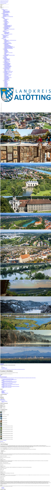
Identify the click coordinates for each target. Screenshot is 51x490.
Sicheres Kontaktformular (4, 401)
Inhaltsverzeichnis (4, 390)
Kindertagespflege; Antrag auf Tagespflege (7, 383)
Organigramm (3, 392)
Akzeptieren (2, 489)
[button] (5, 9)
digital (5, 440)
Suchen (1, 4)
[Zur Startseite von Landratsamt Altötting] (25, 101)
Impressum (3, 391)
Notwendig (2, 450)
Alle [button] (0, 375)
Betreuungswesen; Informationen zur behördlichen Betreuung (10, 379)
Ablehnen (5, 489)
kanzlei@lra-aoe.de (2, 399)
